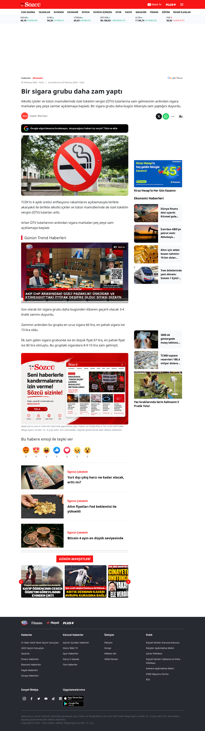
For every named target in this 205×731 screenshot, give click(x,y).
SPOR (118, 12)
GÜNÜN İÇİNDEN (102, 12)
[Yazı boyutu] (180, 116)
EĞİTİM (166, 12)
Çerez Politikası (154, 653)
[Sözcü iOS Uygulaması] (73, 698)
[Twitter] (39, 698)
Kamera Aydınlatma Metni (160, 668)
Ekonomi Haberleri (149, 198)
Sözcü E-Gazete (71, 659)
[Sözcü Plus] (68, 623)
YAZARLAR (44, 12)
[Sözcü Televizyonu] (24, 623)
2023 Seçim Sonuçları (32, 648)
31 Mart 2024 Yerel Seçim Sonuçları (40, 642)
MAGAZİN (141, 12)
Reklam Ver (110, 653)
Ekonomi (38, 78)
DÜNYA (86, 12)
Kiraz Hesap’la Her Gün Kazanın (155, 190)
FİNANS (154, 12)
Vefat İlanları (111, 659)
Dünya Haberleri (30, 675)
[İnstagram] (24, 698)
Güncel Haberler (73, 635)
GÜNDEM (59, 12)
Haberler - (26, 78)
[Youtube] (46, 698)
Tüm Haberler (70, 664)
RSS (148, 679)
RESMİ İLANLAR (182, 12)
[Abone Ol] (175, 78)
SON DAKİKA (28, 12)
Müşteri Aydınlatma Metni (160, 648)
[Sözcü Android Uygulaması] (73, 703)
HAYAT (128, 12)
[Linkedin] (60, 698)
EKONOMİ (72, 12)
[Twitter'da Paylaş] (159, 116)
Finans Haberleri (30, 659)
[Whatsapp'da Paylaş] (166, 116)
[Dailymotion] (53, 698)
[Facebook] (31, 698)
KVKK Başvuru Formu (157, 674)
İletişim (108, 642)
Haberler (26, 635)
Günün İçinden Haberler (76, 642)
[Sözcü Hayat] (52, 623)
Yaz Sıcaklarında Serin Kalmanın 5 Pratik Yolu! (156, 404)
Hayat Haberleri (29, 670)
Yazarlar (25, 653)
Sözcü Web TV (70, 648)
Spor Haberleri (70, 653)
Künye (107, 648)
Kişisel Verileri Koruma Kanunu (163, 642)
